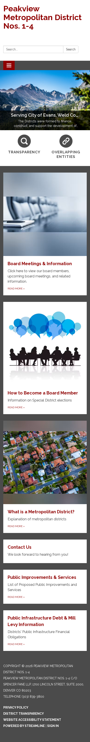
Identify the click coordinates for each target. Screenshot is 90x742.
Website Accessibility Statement (32, 719)
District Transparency (23, 713)
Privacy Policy (15, 707)
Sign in (53, 726)
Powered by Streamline (24, 726)
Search (71, 49)
